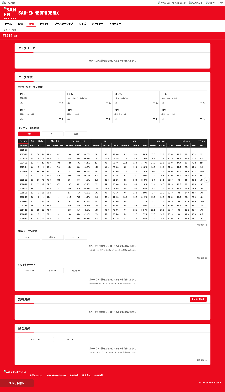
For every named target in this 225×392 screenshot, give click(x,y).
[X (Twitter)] (175, 13)
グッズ (82, 23)
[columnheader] (23, 141)
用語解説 (202, 224)
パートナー (97, 23)
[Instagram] (190, 13)
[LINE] (197, 13)
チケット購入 (16, 383)
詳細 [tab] (76, 134)
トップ (4, 29)
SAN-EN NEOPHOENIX (38, 13)
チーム (8, 23)
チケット (44, 23)
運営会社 (86, 375)
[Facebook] (183, 13)
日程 (20, 23)
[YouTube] (205, 13)
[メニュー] (219, 13)
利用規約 (74, 375)
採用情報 (98, 375)
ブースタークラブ (64, 23)
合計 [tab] (52, 134)
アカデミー (115, 23)
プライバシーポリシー (56, 375)
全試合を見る (199, 299)
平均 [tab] (29, 134)
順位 (31, 23)
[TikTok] (212, 13)
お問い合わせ (36, 375)
